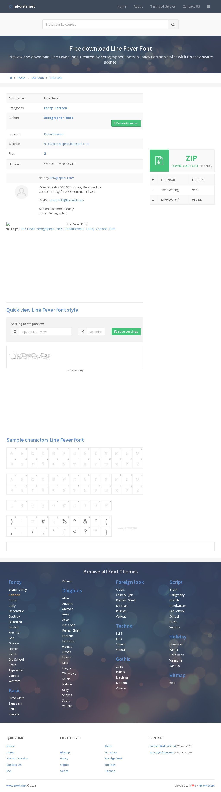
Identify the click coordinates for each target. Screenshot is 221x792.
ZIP (191, 158)
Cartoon (101, 229)
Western (14, 681)
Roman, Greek (126, 600)
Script (176, 582)
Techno (124, 626)
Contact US (191, 6)
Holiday (177, 636)
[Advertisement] (74, 268)
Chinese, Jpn (124, 595)
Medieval (122, 677)
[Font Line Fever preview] (74, 492)
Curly (12, 606)
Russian (121, 611)
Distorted (15, 622)
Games (67, 646)
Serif (12, 709)
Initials (13, 654)
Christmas (176, 644)
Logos (66, 668)
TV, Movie (69, 673)
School (174, 616)
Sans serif (15, 703)
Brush (173, 589)
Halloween (176, 655)
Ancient (67, 603)
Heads (66, 652)
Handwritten (177, 606)
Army (65, 614)
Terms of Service (162, 6)
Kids (65, 663)
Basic (14, 690)
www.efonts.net (16, 785)
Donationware (54, 134)
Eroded (14, 627)
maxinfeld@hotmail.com (67, 200)
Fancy (90, 229)
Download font (192, 166)
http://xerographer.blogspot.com (66, 144)
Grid (11, 638)
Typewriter (16, 670)
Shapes (67, 695)
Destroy (14, 616)
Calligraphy (177, 595)
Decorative (16, 611)
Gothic (123, 659)
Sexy (65, 690)
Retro (12, 665)
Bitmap (67, 581)
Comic (13, 600)
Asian (66, 620)
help (172, 683)
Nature (67, 684)
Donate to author (127, 123)
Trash (173, 622)
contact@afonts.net (163, 746)
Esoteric (67, 636)
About (138, 6)
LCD (119, 639)
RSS (9, 771)
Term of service (17, 758)
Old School (16, 659)
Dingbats (72, 590)
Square (121, 644)
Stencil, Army (18, 589)
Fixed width (16, 698)
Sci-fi (119, 633)
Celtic (119, 667)
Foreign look (130, 582)
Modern (121, 683)
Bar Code (68, 625)
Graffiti (174, 600)
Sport (66, 700)
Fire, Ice (14, 632)
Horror (13, 649)
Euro (112, 229)
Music (66, 679)
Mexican (122, 606)
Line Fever (27, 229)
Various (14, 676)
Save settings (127, 331)
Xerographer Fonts (62, 178)
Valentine (175, 660)
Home (121, 6)
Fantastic (68, 641)
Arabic (120, 589)
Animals (67, 609)
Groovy (14, 643)
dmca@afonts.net (162, 752)
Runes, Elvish (71, 630)
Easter (173, 650)
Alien (65, 598)
